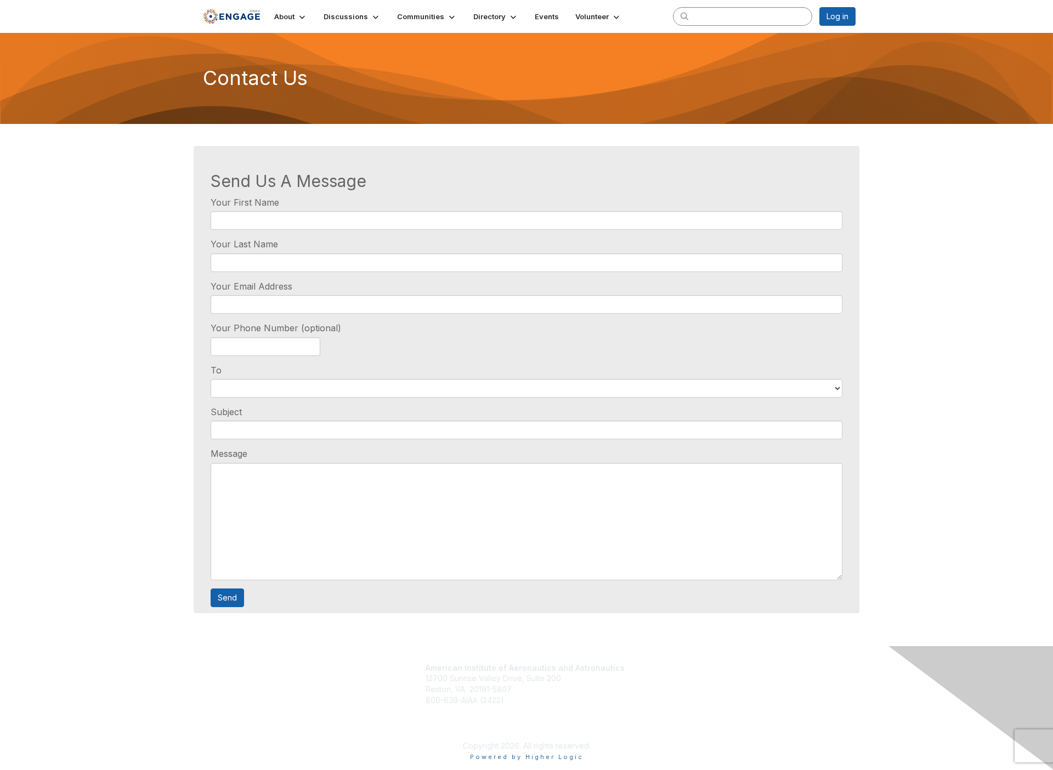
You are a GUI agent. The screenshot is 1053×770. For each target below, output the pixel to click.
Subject (226, 411)
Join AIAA (657, 668)
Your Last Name (244, 244)
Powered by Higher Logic (527, 757)
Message (229, 453)
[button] (290, 16)
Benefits (654, 680)
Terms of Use (660, 708)
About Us (652, 698)
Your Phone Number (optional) (276, 327)
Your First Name (245, 202)
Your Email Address (251, 286)
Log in (837, 16)
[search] (684, 16)
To (216, 370)
